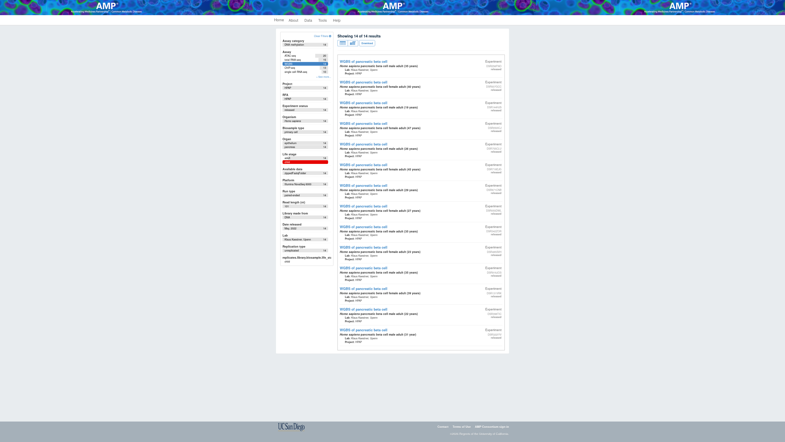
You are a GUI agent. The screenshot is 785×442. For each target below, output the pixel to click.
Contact (443, 427)
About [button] (293, 20)
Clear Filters (321, 36)
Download (367, 43)
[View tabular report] (343, 43)
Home (279, 19)
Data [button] (308, 20)
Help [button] (337, 20)
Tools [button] (322, 20)
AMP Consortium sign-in (492, 427)
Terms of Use (462, 427)
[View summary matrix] (353, 43)
